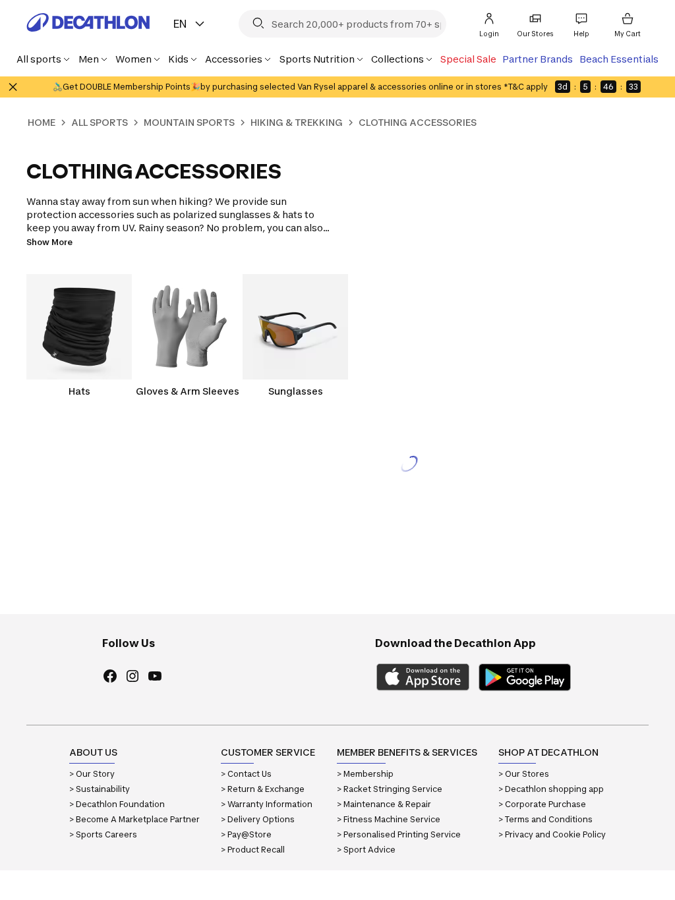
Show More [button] (49, 242)
